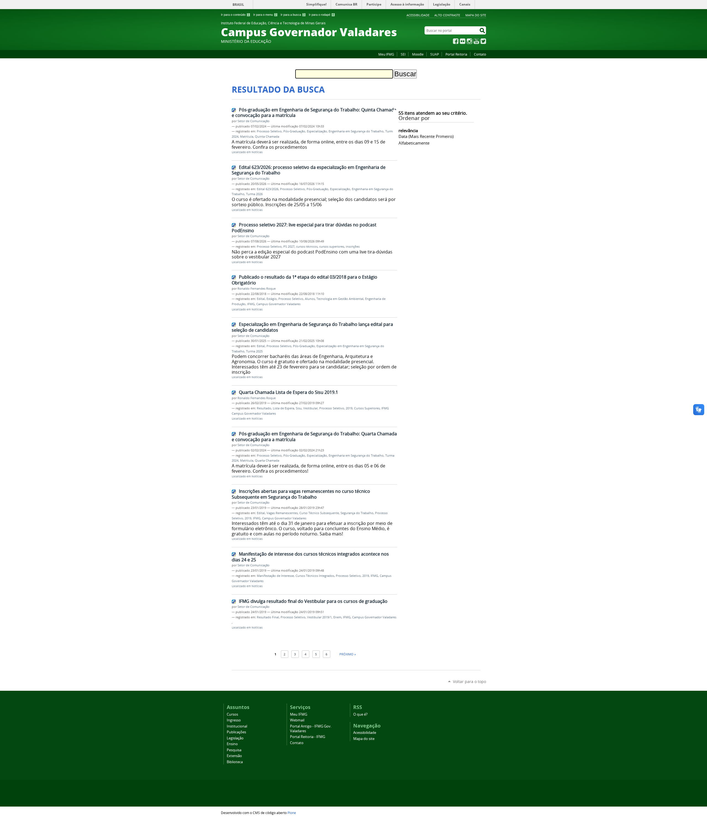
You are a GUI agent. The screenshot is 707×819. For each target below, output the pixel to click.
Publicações (236, 732)
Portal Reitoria (456, 54)
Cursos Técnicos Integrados (315, 576)
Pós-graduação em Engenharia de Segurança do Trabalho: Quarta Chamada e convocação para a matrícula (314, 437)
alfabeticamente (414, 143)
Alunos (310, 299)
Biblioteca (235, 762)
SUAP (434, 54)
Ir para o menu (264, 14)
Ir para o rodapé (321, 14)
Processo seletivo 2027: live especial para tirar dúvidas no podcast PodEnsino (304, 228)
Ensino (232, 744)
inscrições (353, 246)
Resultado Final (268, 617)
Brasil (238, 4)
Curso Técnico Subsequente (319, 513)
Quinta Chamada (267, 136)
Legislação (235, 738)
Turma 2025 (254, 351)
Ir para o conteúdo (235, 14)
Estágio (272, 299)
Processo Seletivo (269, 131)
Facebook (455, 41)
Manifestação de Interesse (275, 576)
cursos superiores (331, 246)
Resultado (264, 408)
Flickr (462, 41)
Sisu (299, 408)
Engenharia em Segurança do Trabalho (356, 131)
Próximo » (347, 654)
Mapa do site (475, 15)
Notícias (257, 152)
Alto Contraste (447, 15)
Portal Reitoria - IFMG (307, 736)
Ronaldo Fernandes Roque (257, 289)
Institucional (237, 726)
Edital (261, 299)
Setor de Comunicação (254, 121)
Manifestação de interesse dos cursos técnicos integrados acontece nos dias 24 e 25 (310, 557)
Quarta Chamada (267, 460)
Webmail (297, 720)
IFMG (251, 304)
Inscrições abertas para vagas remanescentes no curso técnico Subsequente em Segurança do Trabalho (301, 494)
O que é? (360, 714)
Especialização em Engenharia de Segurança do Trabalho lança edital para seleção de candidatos (312, 327)
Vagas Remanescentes (282, 513)
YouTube (476, 41)
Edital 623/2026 (267, 189)
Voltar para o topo (469, 681)
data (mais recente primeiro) (426, 136)
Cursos (232, 714)
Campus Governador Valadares (278, 304)
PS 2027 (288, 246)
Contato (480, 54)
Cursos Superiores (367, 408)
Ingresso (234, 720)
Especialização (317, 131)
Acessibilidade (418, 15)
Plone (291, 812)
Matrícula (246, 136)
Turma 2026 (254, 194)
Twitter (483, 41)
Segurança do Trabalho (357, 513)
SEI (403, 54)
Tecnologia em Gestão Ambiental (339, 299)
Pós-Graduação (294, 131)
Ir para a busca (293, 14)
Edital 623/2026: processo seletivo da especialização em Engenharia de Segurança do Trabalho (309, 170)
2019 (349, 408)
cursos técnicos (307, 246)
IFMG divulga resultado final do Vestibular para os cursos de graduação (313, 601)
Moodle (418, 54)
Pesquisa (234, 750)
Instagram (469, 41)
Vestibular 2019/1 (319, 617)
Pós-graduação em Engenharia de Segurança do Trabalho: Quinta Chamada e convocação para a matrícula (314, 113)
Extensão (234, 755)
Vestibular (310, 408)
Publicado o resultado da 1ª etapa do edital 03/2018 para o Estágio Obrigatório (304, 280)
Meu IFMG (386, 54)
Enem (337, 617)
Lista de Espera (283, 408)
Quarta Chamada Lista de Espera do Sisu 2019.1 (288, 392)
